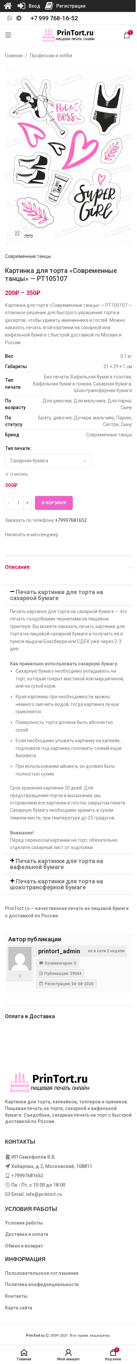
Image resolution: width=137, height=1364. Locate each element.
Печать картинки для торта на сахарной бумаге (56, 594)
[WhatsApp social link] (9, 18)
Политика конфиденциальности (42, 1284)
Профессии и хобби (51, 55)
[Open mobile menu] (8, 35)
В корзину (54, 502)
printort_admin (59, 951)
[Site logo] (68, 34)
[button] (68, 595)
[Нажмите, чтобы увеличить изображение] (17, 233)
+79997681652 (71, 520)
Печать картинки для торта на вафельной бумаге (56, 863)
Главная (14, 55)
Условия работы (24, 1223)
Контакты (16, 1296)
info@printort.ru (44, 1194)
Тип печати (17, 448)
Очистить (19, 474)
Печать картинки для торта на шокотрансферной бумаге (56, 884)
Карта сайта (18, 1307)
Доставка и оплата (26, 1234)
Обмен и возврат (24, 1246)
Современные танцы (28, 256)
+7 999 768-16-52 (54, 18)
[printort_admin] (20, 958)
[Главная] (8, 6)
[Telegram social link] (19, 18)
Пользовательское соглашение (41, 1273)
